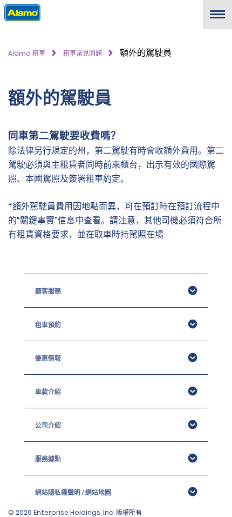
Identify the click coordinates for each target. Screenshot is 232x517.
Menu (217, 18)
